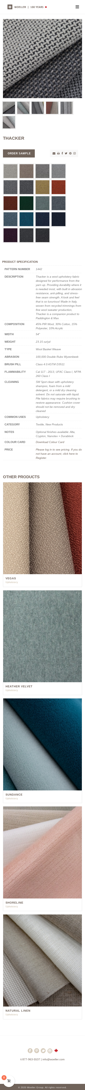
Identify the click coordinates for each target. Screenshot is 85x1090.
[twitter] (43, 1052)
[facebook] (30, 1052)
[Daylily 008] (58, 187)
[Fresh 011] (42, 203)
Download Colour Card (50, 442)
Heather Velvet (19, 686)
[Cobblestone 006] (26, 187)
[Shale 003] (42, 171)
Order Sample (19, 153)
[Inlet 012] (58, 203)
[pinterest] (36, 1052)
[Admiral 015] (42, 219)
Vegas (11, 578)
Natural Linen (18, 1010)
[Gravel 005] (10, 187)
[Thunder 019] (42, 235)
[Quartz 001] (10, 171)
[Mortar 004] (58, 171)
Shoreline (14, 902)
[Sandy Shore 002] (26, 171)
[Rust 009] (10, 203)
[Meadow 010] (26, 203)
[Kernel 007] (42, 187)
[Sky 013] (10, 219)
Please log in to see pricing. (53, 449)
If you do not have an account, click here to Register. (59, 453)
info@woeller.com (53, 1059)
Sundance (14, 794)
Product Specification (20, 261)
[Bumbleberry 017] (10, 235)
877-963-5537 (31, 1059)
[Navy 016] (58, 219)
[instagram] (50, 1052)
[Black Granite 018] (26, 235)
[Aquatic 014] (26, 219)
